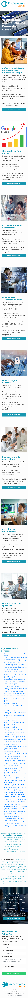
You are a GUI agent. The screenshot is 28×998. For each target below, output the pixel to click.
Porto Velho (21, 868)
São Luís (15, 864)
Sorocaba (20, 874)
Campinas (10, 871)
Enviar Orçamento (14, 973)
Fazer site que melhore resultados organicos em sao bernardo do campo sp (15, 796)
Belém (3, 864)
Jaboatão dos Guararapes (13, 878)
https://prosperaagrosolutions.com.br (14, 851)
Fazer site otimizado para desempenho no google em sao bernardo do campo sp (15, 801)
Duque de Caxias (18, 873)
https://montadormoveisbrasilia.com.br (15, 839)
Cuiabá (3, 868)
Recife (19, 862)
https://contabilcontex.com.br (12, 841)
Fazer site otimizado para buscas (16, 915)
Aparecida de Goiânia (20, 881)
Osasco (16, 874)
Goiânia (23, 862)
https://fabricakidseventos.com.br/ (13, 837)
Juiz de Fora (10, 881)
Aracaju (8, 868)
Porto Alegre (9, 864)
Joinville (10, 880)
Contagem (4, 880)
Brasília (8, 861)
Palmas (24, 869)
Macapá (3, 869)
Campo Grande (5, 866)
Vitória (20, 869)
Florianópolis (14, 868)
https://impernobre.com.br (11, 848)
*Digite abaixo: (8, 966)
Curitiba (14, 862)
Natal (24, 866)
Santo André (9, 874)
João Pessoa (19, 866)
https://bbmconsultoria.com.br (12, 846)
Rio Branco (15, 869)
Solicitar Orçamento (14, 109)
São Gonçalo (17, 871)
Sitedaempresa (18, 995)
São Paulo (18, 859)
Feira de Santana (17, 880)
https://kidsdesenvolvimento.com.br (14, 844)
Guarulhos (4, 871)
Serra (2, 883)
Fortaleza (13, 861)
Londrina (3, 881)
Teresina (12, 866)
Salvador (18, 861)
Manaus (9, 862)
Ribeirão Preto (12, 876)
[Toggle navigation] (3, 8)
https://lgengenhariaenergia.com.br (14, 842)
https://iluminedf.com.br (11, 849)
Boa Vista (8, 869)
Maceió (21, 864)
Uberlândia (4, 876)
